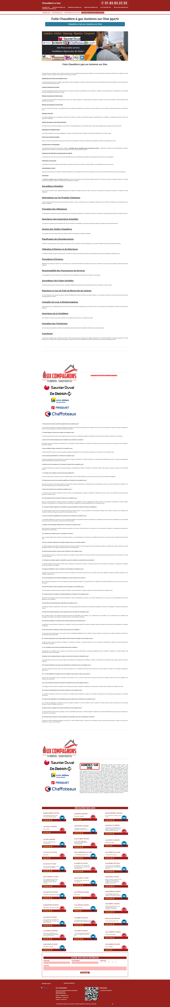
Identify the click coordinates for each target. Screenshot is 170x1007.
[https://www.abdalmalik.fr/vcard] (91, 993)
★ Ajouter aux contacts (106, 990)
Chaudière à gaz (46, 7)
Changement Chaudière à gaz (49, 8)
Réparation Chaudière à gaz (91, 7)
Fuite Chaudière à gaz (105, 7)
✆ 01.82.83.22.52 (114, 3)
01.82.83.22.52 (65, 997)
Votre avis (46, 965)
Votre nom (46, 960)
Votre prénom (75, 960)
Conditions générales (69, 983)
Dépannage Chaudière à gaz (74, 7)
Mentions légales (46, 983)
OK (112, 1003)
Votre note (103, 960)
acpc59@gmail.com (64, 995)
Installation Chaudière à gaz (121, 7)
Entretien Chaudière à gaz (59, 7)
